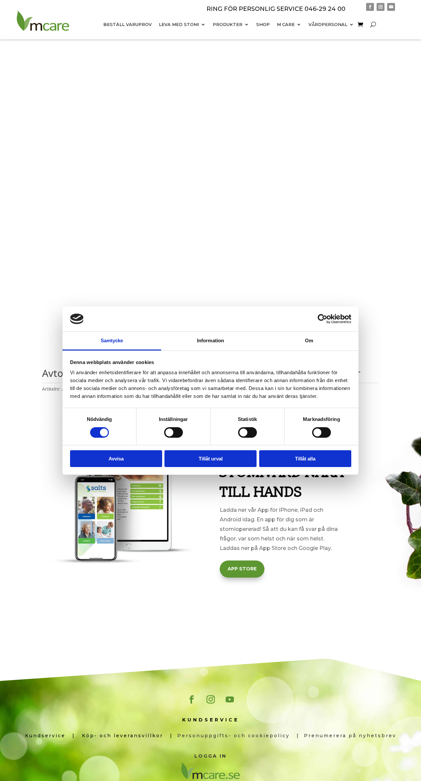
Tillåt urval (211, 458)
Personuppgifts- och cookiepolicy (237, 736)
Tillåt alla (305, 458)
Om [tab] (309, 340)
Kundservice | (53, 736)
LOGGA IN (210, 756)
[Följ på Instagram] (380, 7)
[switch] (173, 432)
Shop (263, 24)
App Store (242, 569)
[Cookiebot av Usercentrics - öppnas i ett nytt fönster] (322, 319)
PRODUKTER (227, 24)
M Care (286, 24)
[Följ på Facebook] (370, 7)
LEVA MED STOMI (179, 24)
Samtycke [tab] (112, 340)
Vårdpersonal (328, 24)
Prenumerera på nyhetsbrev (350, 736)
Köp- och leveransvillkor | (129, 736)
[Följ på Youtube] (391, 7)
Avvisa (116, 458)
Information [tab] (210, 340)
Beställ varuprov (127, 24)
